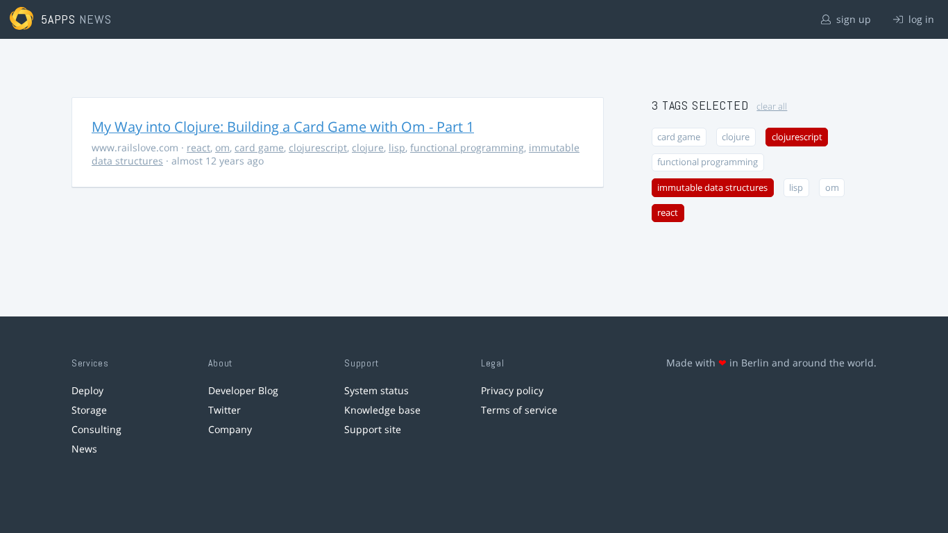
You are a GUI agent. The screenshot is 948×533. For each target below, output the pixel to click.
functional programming (467, 147)
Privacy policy (512, 390)
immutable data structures (712, 188)
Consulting (96, 429)
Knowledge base (382, 409)
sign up (852, 19)
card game (259, 147)
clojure (368, 147)
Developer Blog (243, 390)
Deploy (87, 390)
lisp (397, 147)
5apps (58, 19)
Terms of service (519, 409)
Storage (89, 409)
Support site (372, 429)
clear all (771, 106)
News (84, 448)
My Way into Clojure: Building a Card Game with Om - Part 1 (283, 126)
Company (230, 429)
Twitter (224, 409)
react (198, 147)
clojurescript (318, 147)
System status (376, 390)
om (222, 147)
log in (920, 19)
